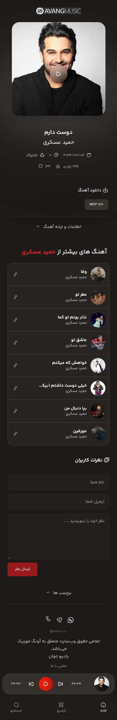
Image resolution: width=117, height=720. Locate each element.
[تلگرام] (58, 620)
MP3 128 (96, 205)
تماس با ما (59, 666)
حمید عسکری (39, 252)
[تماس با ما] (47, 620)
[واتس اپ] (70, 620)
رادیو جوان (59, 656)
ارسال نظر (22, 569)
